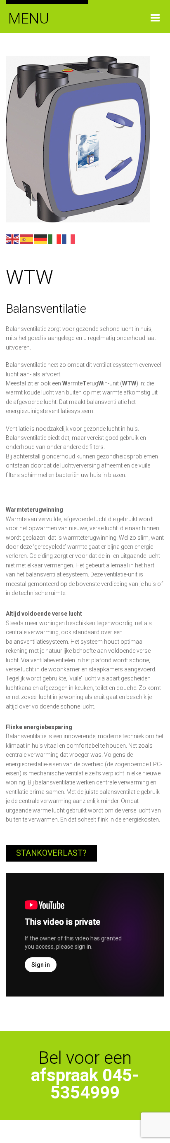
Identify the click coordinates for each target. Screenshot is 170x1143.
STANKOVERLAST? (51, 853)
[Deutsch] (41, 238)
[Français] (69, 238)
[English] (13, 238)
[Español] (27, 238)
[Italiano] (55, 238)
